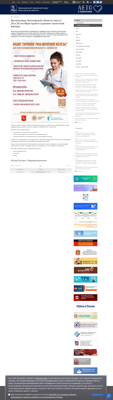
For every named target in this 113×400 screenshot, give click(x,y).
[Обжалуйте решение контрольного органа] (85, 206)
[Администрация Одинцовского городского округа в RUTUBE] (91, 2)
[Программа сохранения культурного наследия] (85, 188)
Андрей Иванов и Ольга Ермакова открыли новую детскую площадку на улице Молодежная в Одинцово (87, 114)
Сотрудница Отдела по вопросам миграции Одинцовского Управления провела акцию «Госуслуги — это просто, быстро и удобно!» (86, 86)
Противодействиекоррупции (57, 2)
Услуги (32, 2)
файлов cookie (41, 378)
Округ (13, 2)
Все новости (80, 171)
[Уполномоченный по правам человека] (85, 325)
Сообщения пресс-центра (83, 25)
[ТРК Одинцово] (85, 279)
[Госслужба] (85, 197)
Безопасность (46, 2)
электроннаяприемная (78, 2)
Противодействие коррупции (83, 46)
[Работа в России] (85, 306)
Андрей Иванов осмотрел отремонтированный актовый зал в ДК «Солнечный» (86, 90)
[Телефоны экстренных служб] (85, 352)
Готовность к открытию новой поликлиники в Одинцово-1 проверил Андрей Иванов (85, 104)
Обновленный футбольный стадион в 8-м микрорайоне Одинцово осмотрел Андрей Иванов (87, 100)
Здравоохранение (38, 160)
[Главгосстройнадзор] (85, 316)
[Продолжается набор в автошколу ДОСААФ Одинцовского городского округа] (61, 172)
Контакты (78, 55)
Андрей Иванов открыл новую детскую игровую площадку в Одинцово (87, 119)
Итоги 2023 (78, 61)
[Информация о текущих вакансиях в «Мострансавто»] (85, 261)
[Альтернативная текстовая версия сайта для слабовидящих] (88, 2)
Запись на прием (66, 2)
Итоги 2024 (78, 64)
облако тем (79, 122)
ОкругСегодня (19, 160)
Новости (16, 17)
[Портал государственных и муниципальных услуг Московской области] (85, 252)
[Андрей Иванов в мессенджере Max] (101, 2)
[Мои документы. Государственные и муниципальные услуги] (85, 270)
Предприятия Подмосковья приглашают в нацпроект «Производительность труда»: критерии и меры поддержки (85, 134)
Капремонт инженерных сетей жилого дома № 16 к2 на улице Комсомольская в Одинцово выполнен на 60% (86, 109)
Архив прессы (80, 23)
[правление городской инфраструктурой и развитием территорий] (85, 224)
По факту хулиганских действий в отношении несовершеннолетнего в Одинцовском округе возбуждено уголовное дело (86, 80)
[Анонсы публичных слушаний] (85, 233)
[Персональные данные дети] (85, 334)
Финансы (38, 2)
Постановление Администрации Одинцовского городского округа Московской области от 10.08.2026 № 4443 (86, 148)
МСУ (18, 2)
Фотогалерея (79, 52)
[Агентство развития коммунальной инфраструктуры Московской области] (85, 343)
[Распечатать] (40, 166)
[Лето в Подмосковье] (84, 9)
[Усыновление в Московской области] (85, 370)
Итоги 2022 (78, 58)
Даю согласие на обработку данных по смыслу (43, 395)
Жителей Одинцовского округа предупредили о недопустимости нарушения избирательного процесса (86, 95)
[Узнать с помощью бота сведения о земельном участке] (85, 178)
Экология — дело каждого (82, 67)
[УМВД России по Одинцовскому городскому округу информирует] (85, 242)
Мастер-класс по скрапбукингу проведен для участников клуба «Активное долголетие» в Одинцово (86, 75)
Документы (25, 2)
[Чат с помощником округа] (108, 395)
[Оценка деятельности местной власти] (85, 215)
